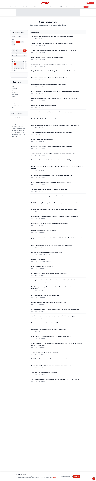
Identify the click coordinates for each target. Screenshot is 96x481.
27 (23, 68)
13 (23, 63)
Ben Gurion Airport (21, 117)
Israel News (14, 88)
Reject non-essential (65, 476)
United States (14, 136)
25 (19, 68)
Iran (12, 126)
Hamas (18, 124)
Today (12, 75)
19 (21, 66)
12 (21, 63)
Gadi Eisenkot (21, 122)
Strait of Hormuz (14, 134)
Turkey (23, 134)
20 (23, 66)
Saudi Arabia (17, 132)
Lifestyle (13, 103)
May (13, 53)
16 (14, 66)
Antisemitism (14, 94)
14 (25, 63)
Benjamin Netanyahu (15, 119)
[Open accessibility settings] (93, 478)
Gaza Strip (13, 124)
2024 (22, 41)
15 (12, 66)
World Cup (14, 90)
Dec (25, 55)
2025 (17, 36)
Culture (13, 101)
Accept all (76, 476)
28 (25, 68)
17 (16, 66)
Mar (21, 50)
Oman (12, 132)
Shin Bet (22, 132)
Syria (20, 134)
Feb (17, 50)
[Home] (45, 2)
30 (14, 70)
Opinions (13, 98)
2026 (13, 41)
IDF (25, 124)
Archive (13, 36)
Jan (13, 50)
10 (16, 63)
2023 (13, 44)
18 (18, 66)
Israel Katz (13, 128)
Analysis (13, 96)
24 (16, 68)
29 (12, 70)
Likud (12, 130)
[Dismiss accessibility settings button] (94, 477)
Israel (15, 126)
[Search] (3, 2)
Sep (13, 55)
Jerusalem (19, 128)
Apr (25, 50)
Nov (21, 55)
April (20, 36)
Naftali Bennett (17, 130)
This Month (17, 75)
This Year (22, 75)
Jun (17, 53)
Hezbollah (22, 124)
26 (21, 68)
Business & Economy (16, 105)
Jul (21, 53)
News (12, 86)
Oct (17, 55)
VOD (12, 107)
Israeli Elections (19, 126)
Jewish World (14, 92)
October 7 (23, 130)
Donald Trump (14, 122)
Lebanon (23, 128)
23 (14, 68)
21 (25, 66)
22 (12, 68)
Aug (25, 53)
